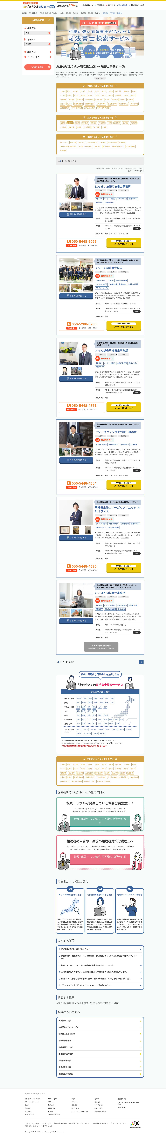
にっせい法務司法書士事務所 (113, 186)
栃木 (106, 703)
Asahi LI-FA (98, 1108)
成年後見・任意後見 (85, 146)
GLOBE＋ (74, 1102)
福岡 (78, 723)
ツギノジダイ (99, 1105)
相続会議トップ (88, 5)
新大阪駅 (85, 123)
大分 (99, 723)
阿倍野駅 (102, 123)
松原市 (126, 95)
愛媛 (116, 719)
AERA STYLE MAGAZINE (80, 1111)
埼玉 (90, 703)
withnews (28, 1111)
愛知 (78, 711)
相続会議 (97, 1102)
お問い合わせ (48, 1126)
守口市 (62, 95)
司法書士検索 (122, 5)
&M (26, 1102)
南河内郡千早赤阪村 (103, 108)
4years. (97, 1099)
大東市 (104, 95)
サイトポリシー (46, 1123)
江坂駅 (104, 127)
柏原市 (133, 95)
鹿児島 (111, 723)
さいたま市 (87, 733)
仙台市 (79, 733)
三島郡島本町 (101, 104)
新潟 (78, 707)
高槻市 (104, 91)
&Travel (35, 1102)
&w (30, 1102)
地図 (136, 228)
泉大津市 (115, 100)
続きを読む (131, 213)
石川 (99, 707)
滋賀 (99, 715)
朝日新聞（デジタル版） (33, 1099)
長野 (89, 707)
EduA (27, 1105)
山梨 (83, 707)
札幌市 (101, 729)
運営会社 (28, 1126)
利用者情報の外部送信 (100, 1123)
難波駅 (77, 123)
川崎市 (95, 733)
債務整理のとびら (54, 1114)
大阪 (78, 715)
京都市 (121, 729)
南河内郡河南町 (77, 108)
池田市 (76, 95)
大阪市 (62, 91)
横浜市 (79, 729)
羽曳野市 (63, 100)
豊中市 (90, 91)
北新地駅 (63, 127)
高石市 (107, 100)
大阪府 (100, 190)
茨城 (101, 703)
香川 (105, 719)
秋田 (95, 698)
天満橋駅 (134, 123)
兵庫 (83, 715)
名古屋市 (93, 729)
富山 (94, 707)
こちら (107, 743)
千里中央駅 (96, 127)
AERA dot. (51, 1108)
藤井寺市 (72, 100)
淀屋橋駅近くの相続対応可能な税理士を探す (100, 858)
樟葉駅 (79, 127)
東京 (78, 703)
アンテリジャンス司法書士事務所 (116, 432)
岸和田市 (127, 91)
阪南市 (69, 104)
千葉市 (102, 733)
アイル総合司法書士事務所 (111, 350)
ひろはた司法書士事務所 (110, 592)
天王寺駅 (93, 123)
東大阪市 (75, 91)
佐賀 (83, 723)
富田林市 (80, 100)
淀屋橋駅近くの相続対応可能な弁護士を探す (100, 820)
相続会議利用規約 (60, 1123)
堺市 (68, 91)
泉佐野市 (130, 100)
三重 (94, 711)
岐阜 (89, 711)
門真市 (97, 95)
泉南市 (62, 104)
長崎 (89, 723)
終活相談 (63, 151)
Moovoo (27, 1108)
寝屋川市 (118, 91)
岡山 (83, 719)
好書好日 (74, 1105)
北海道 (79, 698)
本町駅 (109, 123)
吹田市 (97, 91)
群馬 (112, 703)
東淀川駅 (117, 123)
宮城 (101, 698)
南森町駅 (72, 127)
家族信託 (122, 142)
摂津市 (90, 95)
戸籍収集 (102, 142)
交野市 (111, 95)
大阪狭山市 (89, 100)
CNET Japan (52, 1099)
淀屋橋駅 (123, 272)
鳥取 (94, 719)
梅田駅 (62, 123)
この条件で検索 (36, 67)
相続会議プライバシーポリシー (80, 1123)
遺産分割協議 (112, 142)
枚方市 (83, 91)
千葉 (95, 703)
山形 (106, 698)
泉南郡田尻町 (64, 108)
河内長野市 (99, 100)
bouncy (50, 1111)
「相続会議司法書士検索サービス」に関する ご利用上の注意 (83, 740)
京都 (89, 715)
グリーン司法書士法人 (109, 267)
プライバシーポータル (118, 1123)
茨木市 (69, 95)
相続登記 (81, 142)
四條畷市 (118, 95)
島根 (99, 719)
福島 (112, 698)
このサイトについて (32, 1123)
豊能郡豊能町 (78, 104)
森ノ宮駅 (125, 123)
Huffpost (51, 1105)
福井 (105, 707)
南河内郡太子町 (89, 108)
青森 (85, 698)
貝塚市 (122, 100)
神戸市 (115, 729)
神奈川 (84, 703)
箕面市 (83, 95)
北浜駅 (124, 354)
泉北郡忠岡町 (112, 104)
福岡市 (108, 729)
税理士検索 (111, 5)
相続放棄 (73, 142)
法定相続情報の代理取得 (68, 146)
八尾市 (111, 91)
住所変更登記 (130, 146)
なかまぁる (75, 1108)
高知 (121, 719)
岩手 (90, 698)
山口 (89, 719)
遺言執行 (98, 146)
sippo (73, 1099)
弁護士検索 (100, 5)
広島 (78, 719)
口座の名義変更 (92, 142)
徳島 (110, 719)
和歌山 (106, 715)
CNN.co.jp (51, 1102)
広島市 (128, 729)
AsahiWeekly (122, 1107)
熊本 (94, 723)
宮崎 (105, 723)
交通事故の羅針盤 (100, 1111)
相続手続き (64, 142)
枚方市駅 (87, 127)
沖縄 (117, 723)
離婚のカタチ (29, 1114)
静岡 (83, 711)
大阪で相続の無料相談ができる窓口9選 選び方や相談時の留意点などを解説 (87, 1003)
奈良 (94, 715)
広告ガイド (37, 1126)
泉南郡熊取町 (123, 104)
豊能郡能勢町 (89, 104)
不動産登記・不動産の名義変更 (113, 146)
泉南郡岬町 (134, 104)
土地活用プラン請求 (137, 5)
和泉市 (134, 91)
